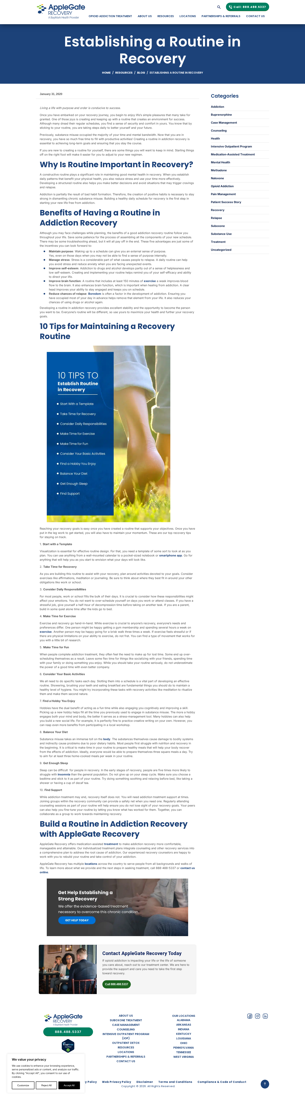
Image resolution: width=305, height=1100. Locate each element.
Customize (23, 1085)
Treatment (218, 242)
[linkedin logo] (265, 1016)
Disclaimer (144, 1082)
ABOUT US (145, 16)
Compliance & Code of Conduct (222, 1082)
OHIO (183, 1043)
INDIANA (183, 1029)
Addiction (217, 106)
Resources (124, 73)
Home (106, 73)
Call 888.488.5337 (116, 984)
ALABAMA (183, 1020)
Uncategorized (221, 249)
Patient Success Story (226, 202)
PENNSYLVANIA (183, 1048)
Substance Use (221, 234)
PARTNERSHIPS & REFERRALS (221, 16)
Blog (141, 73)
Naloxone (217, 178)
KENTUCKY (183, 1034)
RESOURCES (165, 16)
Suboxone (218, 226)
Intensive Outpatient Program (231, 146)
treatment (111, 844)
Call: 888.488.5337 (250, 7)
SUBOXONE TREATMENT (126, 1020)
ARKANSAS (183, 1025)
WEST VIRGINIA (183, 1057)
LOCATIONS (188, 16)
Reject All (46, 1085)
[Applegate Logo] (63, 1020)
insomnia (64, 774)
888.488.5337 (68, 1032)
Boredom (94, 293)
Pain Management (223, 194)
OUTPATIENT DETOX (126, 1043)
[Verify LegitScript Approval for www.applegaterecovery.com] (68, 1052)
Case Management (224, 122)
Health (215, 138)
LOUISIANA (183, 1038)
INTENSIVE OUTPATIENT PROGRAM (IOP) (126, 1036)
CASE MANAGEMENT (126, 1025)
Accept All (69, 1085)
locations (91, 863)
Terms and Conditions (175, 1082)
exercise (150, 281)
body (106, 739)
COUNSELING (126, 1029)
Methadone (219, 170)
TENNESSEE (183, 1052)
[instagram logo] (257, 1016)
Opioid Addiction (222, 186)
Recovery (218, 210)
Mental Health (220, 162)
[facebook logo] (249, 1016)
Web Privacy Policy (116, 1082)
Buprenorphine (221, 114)
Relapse (216, 218)
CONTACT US (255, 16)
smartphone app (170, 555)
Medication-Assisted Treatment (233, 154)
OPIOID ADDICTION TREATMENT (110, 16)
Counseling (219, 130)
